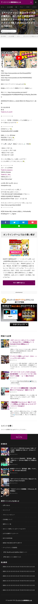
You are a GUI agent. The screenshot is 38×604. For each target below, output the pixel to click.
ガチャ (12, 31)
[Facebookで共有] (5, 222)
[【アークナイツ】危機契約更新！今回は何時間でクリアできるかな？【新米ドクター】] (5, 391)
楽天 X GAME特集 (7, 538)
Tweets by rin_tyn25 (6, 112)
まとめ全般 (10, 7)
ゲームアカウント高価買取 (10, 547)
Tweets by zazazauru (7, 170)
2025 (4, 571)
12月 (33, 571)
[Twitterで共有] (14, 222)
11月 (30, 571)
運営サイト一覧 (7, 524)
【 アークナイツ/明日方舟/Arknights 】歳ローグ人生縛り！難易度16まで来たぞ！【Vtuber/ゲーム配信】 (23, 450)
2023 (4, 580)
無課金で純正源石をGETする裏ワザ (12, 543)
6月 (18, 566)
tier (16, 7)
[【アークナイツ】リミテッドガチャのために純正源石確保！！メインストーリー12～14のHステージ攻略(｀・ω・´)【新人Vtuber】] (5, 375)
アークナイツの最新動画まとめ (24, 600)
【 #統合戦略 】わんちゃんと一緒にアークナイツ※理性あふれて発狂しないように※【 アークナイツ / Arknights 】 (23, 404)
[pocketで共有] (32, 222)
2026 (4, 566)
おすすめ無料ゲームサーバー (10, 533)
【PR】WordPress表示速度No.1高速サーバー (15, 552)
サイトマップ (6, 510)
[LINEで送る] (19, 226)
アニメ (21, 7)
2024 (4, 576)
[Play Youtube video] (19, 58)
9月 (25, 571)
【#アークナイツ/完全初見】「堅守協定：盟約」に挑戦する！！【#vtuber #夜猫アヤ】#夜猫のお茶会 (23, 460)
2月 (9, 566)
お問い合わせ (6, 505)
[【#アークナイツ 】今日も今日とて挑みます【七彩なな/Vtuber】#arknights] (5, 482)
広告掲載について (7, 519)
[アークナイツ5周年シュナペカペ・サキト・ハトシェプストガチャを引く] (5, 359)
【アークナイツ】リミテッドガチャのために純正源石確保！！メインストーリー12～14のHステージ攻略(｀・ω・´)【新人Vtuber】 (23, 374)
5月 (16, 566)
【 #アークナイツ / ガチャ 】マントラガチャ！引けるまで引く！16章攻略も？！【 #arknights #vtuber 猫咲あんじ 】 (22, 342)
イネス (27, 7)
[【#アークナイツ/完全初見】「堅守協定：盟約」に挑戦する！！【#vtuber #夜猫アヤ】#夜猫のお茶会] (5, 462)
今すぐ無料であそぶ (19, 282)
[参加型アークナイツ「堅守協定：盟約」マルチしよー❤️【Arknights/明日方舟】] (5, 472)
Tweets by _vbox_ (6, 174)
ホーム (2, 7)
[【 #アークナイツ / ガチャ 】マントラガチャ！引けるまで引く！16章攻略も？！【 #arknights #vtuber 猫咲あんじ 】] (5, 343)
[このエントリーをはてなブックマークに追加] (23, 222)
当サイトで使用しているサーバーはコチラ (14, 529)
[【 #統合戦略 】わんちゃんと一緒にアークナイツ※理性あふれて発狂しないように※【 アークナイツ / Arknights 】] (5, 405)
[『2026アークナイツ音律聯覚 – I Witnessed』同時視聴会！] (5, 492)
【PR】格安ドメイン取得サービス (12, 557)
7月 (20, 566)
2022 (4, 585)
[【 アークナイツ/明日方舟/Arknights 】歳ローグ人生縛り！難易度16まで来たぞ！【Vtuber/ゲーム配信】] (5, 451)
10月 (27, 571)
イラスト (34, 7)
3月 (12, 566)
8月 (23, 566)
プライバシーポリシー (9, 514)
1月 (7, 566)
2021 (4, 590)
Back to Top (19, 437)
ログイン (16, 429)
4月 (14, 566)
